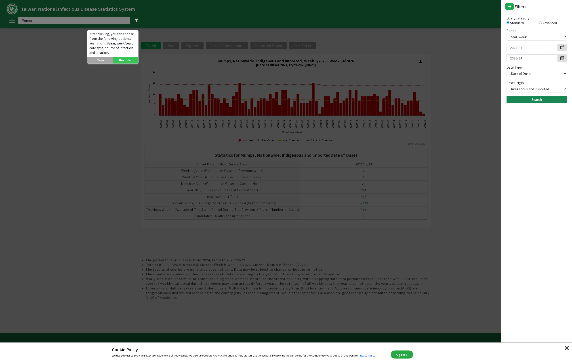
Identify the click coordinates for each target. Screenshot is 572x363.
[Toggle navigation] (509, 6)
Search (537, 99)
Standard (517, 23)
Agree (402, 354)
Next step (125, 60)
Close (100, 60)
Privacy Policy (367, 355)
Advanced (550, 23)
